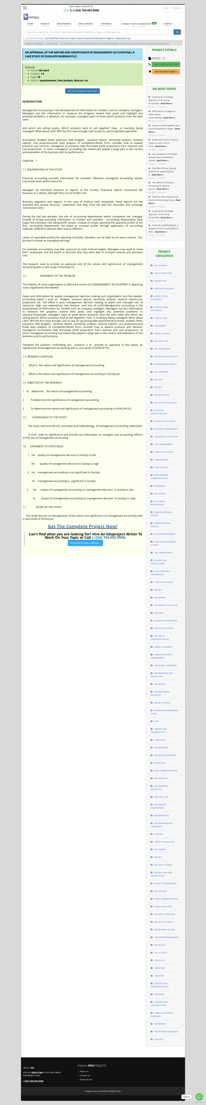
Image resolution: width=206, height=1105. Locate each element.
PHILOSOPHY (160, 849)
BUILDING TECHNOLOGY (165, 402)
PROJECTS (45, 24)
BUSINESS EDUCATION (164, 421)
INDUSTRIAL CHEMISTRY (165, 665)
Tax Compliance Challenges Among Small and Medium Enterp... (163, 157)
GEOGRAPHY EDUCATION (166, 605)
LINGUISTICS (160, 740)
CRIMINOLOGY (161, 459)
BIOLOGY (158, 379)
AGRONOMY (160, 325)
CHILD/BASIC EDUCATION (166, 436)
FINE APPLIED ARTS (163, 552)
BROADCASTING (161, 395)
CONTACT (168, 24)
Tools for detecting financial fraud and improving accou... (164, 200)
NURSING (158, 834)
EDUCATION (160, 493)
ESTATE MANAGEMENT (165, 534)
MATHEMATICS (161, 778)
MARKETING (160, 763)
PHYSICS (158, 857)
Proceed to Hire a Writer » (85, 543)
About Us (83, 1071)
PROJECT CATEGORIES (34, 44)
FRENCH (158, 590)
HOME (30, 24)
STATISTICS (159, 960)
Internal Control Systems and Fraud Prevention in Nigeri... (164, 128)
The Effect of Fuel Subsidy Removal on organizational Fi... (162, 171)
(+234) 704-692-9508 (108, 537)
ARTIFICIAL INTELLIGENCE (166, 356)
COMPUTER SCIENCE (163, 452)
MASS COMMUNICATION (165, 770)
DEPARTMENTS (63, 24)
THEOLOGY (159, 994)
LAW (156, 721)
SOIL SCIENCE (160, 952)
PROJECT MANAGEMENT (165, 883)
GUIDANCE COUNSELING (165, 620)
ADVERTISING (160, 281)
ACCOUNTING (52, 44)
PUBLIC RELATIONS (163, 906)
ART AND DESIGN (162, 348)
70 (163, 58)
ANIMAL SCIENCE (162, 333)
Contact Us (177, 8)
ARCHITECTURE (161, 341)
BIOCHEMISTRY (161, 372)
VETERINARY (160, 1024)
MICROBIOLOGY (161, 815)
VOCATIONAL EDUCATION (166, 1031)
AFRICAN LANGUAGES (164, 288)
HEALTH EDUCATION (163, 628)
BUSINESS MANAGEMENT (166, 429)
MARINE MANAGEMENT (165, 755)
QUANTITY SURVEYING (164, 914)
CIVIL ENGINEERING (163, 444)
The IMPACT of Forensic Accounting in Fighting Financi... (161, 185)
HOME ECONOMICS (163, 647)
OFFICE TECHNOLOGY (164, 841)
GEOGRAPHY (160, 597)
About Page (37, 1072)
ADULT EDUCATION (163, 273)
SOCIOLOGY (159, 945)
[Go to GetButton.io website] (199, 1102)
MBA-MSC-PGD (161, 797)
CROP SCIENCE (161, 467)
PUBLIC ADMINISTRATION (166, 899)
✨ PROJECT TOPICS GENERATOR (138, 24)
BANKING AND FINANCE (165, 364)
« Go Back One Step (34, 38)
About (166, 8)
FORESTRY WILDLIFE (163, 582)
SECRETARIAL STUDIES (164, 929)
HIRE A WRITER (85, 24)
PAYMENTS (106, 24)
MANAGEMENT (161, 747)
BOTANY (158, 387)
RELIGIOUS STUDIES (163, 922)
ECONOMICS (160, 486)
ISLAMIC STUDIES (162, 702)
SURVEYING (159, 968)
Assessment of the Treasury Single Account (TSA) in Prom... (163, 143)
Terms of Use (85, 1079)
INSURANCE (159, 684)
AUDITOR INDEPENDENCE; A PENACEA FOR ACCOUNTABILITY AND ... (163, 228)
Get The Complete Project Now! (82, 91)
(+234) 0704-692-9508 (33, 1081)
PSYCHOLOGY (160, 891)
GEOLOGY (158, 613)
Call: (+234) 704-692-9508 (166, 64)
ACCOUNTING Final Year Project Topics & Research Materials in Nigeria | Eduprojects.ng (87, 38)
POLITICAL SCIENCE (163, 865)
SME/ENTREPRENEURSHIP (166, 937)
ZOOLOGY (159, 1039)
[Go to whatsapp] (199, 1096)
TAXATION (159, 975)
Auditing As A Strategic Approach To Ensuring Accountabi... (161, 100)
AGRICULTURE (160, 318)
